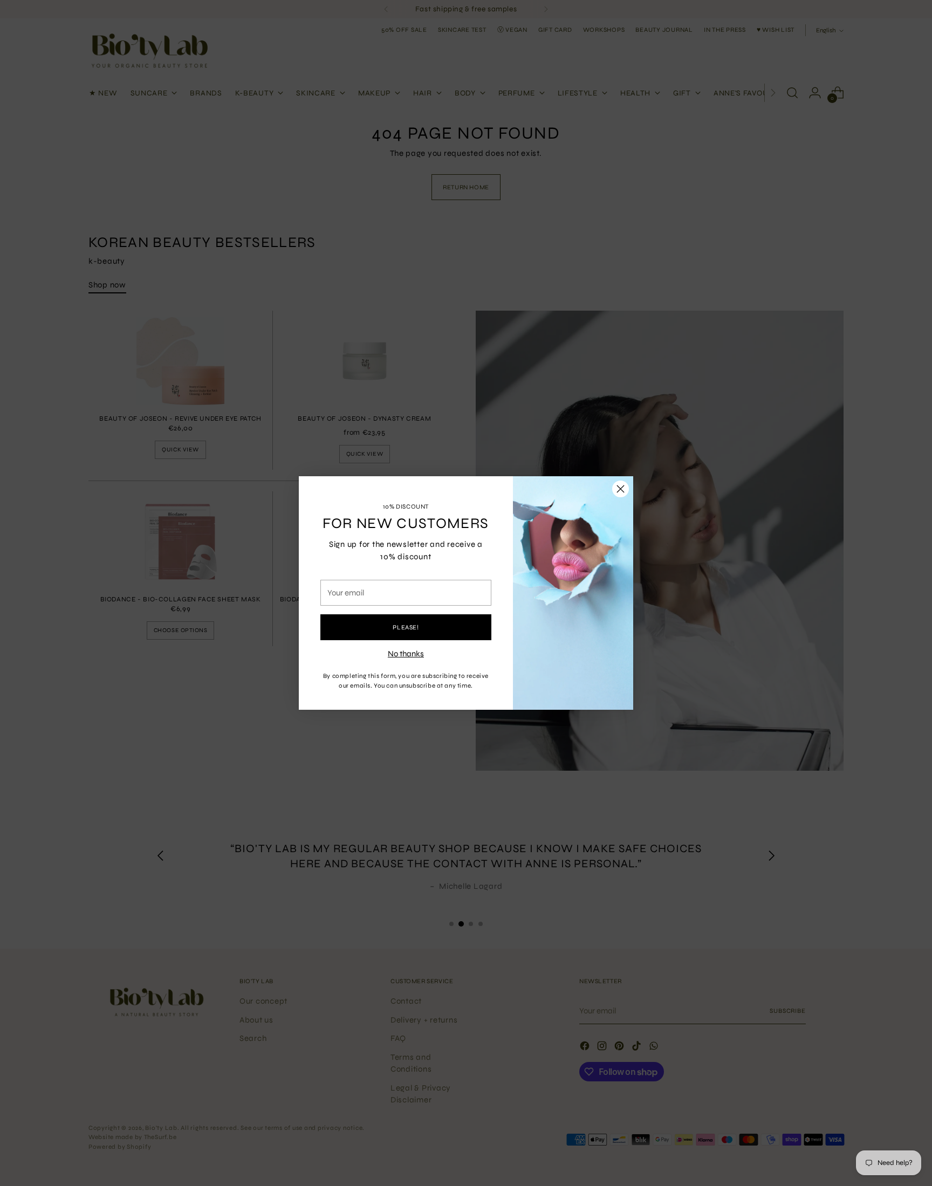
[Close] (620, 489)
